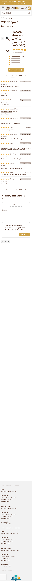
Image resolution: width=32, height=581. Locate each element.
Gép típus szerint (13, 18)
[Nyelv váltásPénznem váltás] (22, 8)
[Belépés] (26, 8)
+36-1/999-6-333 (6, 524)
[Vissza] (2, 38)
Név (3, 199)
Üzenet (4, 210)
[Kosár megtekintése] (29, 8)
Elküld (23, 234)
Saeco (5, 18)
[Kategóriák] (2, 8)
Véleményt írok (14, 70)
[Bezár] (30, 3)
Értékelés (16, 205)
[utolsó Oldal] (29, 75)
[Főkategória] (1, 18)
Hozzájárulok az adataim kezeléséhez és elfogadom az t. (15, 228)
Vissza (6, 241)
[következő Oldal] (25, 75)
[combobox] (16, 13)
